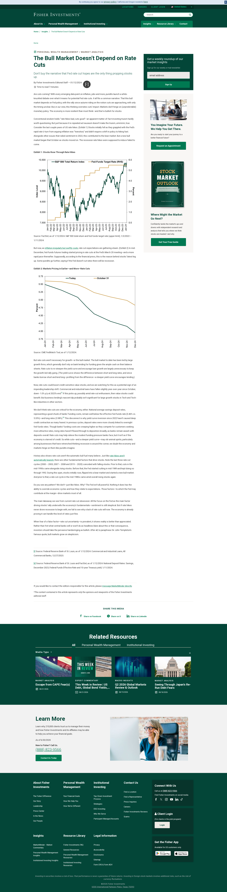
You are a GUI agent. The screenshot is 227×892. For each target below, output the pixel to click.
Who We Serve (100, 814)
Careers (142, 7)
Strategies (98, 804)
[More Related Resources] (189, 652)
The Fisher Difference (42, 796)
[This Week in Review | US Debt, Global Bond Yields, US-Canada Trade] (93, 676)
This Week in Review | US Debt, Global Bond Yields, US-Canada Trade (91, 686)
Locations (128, 7)
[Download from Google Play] (163, 853)
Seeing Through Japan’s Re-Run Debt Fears (173, 686)
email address (157, 75)
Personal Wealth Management (63, 24)
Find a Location (130, 792)
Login (162, 825)
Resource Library (165, 24)
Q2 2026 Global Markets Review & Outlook (130, 686)
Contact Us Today (49, 758)
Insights (147, 24)
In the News (38, 816)
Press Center (38, 811)
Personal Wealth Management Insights (45, 854)
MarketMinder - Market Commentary (42, 846)
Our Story (37, 801)
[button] (190, 15)
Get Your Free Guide (168, 242)
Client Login (158, 7)
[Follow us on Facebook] (156, 799)
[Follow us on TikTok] (181, 799)
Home (36, 32)
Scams (126, 817)
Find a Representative (133, 797)
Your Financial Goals (71, 796)
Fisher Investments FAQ (73, 845)
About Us (38, 24)
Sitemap (97, 860)
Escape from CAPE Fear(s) (52, 684)
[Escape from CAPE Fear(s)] (53, 676)
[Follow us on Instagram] (166, 799)
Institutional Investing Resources (72, 864)
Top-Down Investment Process (103, 797)
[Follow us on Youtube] (171, 799)
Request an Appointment (168, 146)
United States (180, 7)
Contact (183, 24)
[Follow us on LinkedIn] (177, 799)
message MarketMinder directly (117, 586)
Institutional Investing (94, 24)
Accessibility (99, 850)
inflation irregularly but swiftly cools (61, 248)
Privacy (97, 845)
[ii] (63, 417)
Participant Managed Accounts (106, 819)
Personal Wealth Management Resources (75, 856)
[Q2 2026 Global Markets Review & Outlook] (133, 676)
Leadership (38, 806)
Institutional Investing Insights (45, 860)
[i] (61, 392)
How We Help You (70, 801)
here (146, 2)
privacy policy (110, 2)
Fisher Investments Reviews (136, 812)
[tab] (73, 645)
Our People (38, 821)
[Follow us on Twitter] (161, 799)
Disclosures (99, 855)
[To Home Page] (57, 15)
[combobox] (168, 14)
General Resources (71, 850)
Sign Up (168, 84)
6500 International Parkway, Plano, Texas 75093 (113, 887)
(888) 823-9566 (48, 749)
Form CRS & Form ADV (103, 865)
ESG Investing (99, 809)
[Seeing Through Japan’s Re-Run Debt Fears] (173, 676)
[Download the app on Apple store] (181, 853)
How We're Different (71, 806)
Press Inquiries (130, 802)
